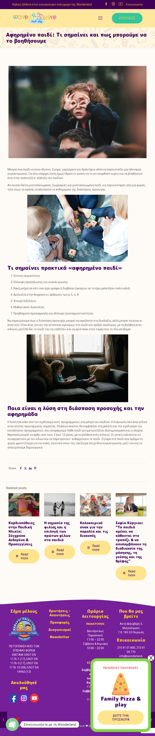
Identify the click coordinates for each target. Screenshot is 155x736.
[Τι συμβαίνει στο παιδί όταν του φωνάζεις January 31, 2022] (151, 720)
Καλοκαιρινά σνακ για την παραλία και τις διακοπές (94, 529)
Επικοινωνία (134, 4)
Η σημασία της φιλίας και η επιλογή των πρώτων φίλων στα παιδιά (57, 531)
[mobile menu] (100, 18)
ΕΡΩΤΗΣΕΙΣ (127, 18)
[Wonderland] (35, 18)
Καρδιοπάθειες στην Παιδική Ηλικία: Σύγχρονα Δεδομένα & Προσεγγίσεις (21, 533)
